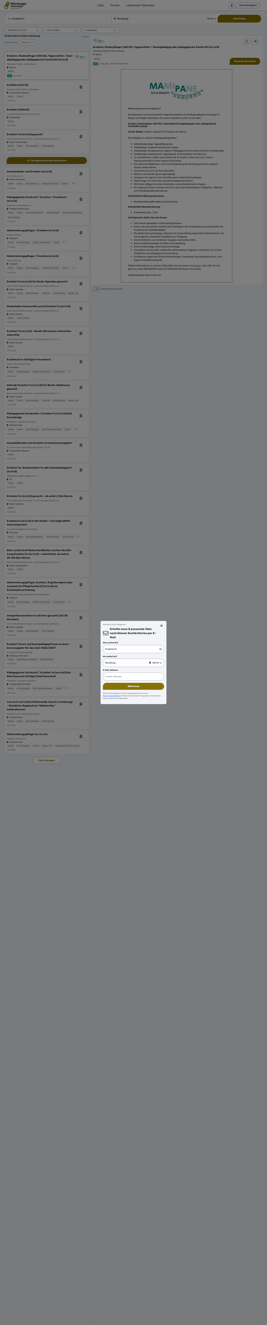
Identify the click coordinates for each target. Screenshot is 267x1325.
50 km (156, 662)
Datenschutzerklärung (111, 696)
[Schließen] (161, 625)
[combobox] (132, 649)
